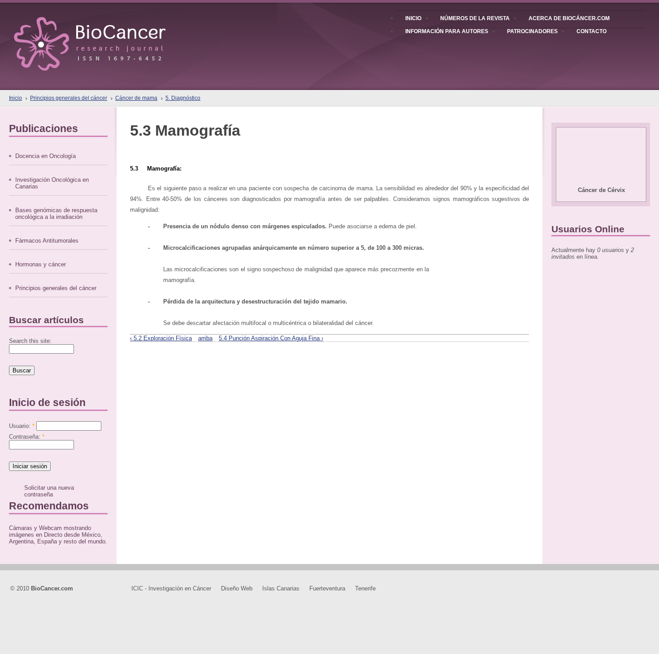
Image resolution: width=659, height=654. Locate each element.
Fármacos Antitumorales (46, 240)
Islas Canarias (280, 588)
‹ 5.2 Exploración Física (161, 338)
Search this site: (30, 341)
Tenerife (365, 588)
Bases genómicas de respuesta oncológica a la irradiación (56, 213)
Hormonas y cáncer (40, 264)
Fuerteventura (327, 588)
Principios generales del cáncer (68, 98)
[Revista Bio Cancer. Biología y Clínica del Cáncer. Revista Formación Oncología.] (105, 35)
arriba (205, 338)
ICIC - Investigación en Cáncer (171, 588)
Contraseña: (26, 436)
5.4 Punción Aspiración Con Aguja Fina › (271, 338)
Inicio (15, 98)
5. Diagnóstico (182, 98)
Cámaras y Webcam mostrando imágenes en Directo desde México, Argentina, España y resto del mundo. (58, 535)
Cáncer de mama (136, 98)
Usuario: (22, 426)
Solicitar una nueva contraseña (49, 491)
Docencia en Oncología (45, 156)
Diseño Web (236, 588)
